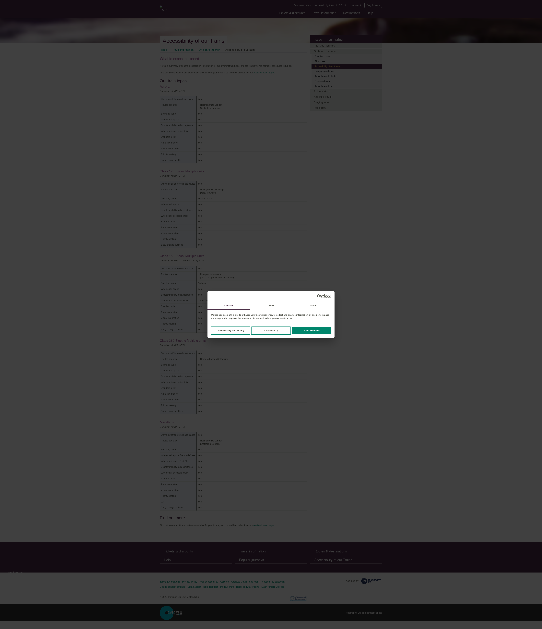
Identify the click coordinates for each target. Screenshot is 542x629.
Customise (269, 330)
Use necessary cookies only (230, 330)
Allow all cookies (311, 330)
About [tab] (313, 305)
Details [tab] (271, 305)
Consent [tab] (228, 305)
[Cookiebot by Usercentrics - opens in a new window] (319, 296)
